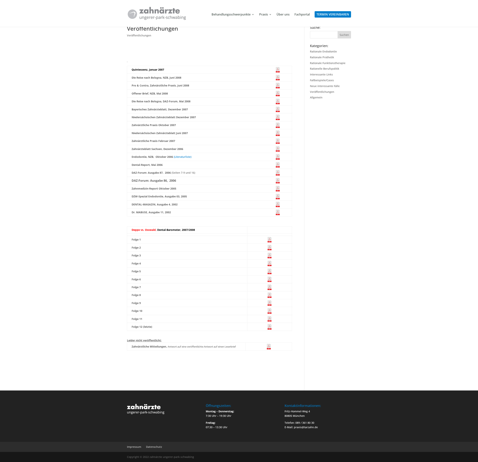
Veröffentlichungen (139, 35)
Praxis (263, 14)
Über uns (283, 14)
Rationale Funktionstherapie (327, 63)
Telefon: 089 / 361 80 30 (299, 422)
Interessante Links (321, 74)
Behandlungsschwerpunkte (231, 14)
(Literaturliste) (182, 157)
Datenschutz (154, 447)
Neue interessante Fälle (325, 86)
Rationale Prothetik (322, 57)
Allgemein (316, 97)
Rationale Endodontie (323, 51)
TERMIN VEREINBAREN (332, 14)
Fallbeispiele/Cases (322, 80)
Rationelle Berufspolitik (324, 68)
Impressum (134, 447)
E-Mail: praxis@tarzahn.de (301, 427)
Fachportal (302, 14)
